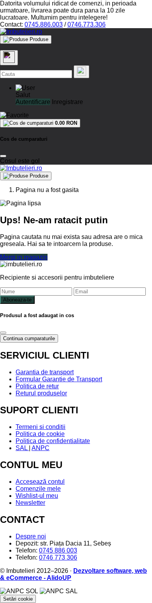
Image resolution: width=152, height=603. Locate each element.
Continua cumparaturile (29, 338)
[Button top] (18, 308)
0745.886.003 (44, 24)
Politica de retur (37, 386)
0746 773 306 (58, 557)
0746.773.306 (86, 24)
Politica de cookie (40, 434)
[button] (25, 87)
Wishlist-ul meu (37, 495)
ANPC (40, 448)
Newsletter (30, 502)
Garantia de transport (45, 372)
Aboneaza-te (17, 300)
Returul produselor (41, 393)
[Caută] (81, 71)
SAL (22, 448)
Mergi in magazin (24, 257)
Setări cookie (18, 599)
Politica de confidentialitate (53, 441)
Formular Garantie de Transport (59, 379)
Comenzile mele (38, 488)
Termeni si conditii (40, 427)
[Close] (3, 156)
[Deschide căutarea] (9, 57)
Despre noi (31, 536)
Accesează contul (40, 481)
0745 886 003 (58, 550)
